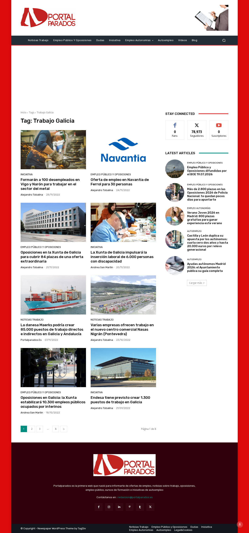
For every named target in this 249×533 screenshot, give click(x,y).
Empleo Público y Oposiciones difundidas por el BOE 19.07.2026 (207, 171)
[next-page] (63, 429)
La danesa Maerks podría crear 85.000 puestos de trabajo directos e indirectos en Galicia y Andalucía (52, 329)
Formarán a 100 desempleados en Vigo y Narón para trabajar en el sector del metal (50, 184)
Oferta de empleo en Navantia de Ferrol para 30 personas (120, 181)
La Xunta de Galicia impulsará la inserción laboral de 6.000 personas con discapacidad (122, 256)
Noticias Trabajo (32, 319)
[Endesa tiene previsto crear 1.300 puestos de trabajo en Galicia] (123, 367)
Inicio (23, 112)
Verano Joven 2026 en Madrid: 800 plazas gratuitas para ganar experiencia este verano (204, 218)
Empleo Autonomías (198, 208)
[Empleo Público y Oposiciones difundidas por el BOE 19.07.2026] (174, 168)
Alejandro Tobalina (32, 194)
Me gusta (175, 123)
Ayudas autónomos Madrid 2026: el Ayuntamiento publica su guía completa (206, 267)
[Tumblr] (140, 507)
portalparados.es (31, 339)
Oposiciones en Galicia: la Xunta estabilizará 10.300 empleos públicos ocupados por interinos (53, 402)
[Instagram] (109, 507)
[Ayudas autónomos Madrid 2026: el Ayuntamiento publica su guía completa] (174, 265)
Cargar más (195, 283)
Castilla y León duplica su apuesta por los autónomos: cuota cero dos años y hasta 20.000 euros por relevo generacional (207, 242)
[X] (150, 507)
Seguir (197, 123)
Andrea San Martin (102, 267)
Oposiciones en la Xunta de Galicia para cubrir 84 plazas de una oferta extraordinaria (52, 256)
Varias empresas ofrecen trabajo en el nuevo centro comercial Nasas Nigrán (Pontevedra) (122, 329)
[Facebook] (98, 507)
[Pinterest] (129, 507)
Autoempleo (194, 231)
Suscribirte (219, 123)
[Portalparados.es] (48, 18)
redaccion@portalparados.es (135, 497)
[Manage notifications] (240, 524)
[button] (223, 40)
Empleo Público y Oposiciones (111, 174)
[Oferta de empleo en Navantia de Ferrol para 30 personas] (123, 149)
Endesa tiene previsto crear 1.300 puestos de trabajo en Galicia (120, 399)
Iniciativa (27, 174)
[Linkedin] (119, 507)
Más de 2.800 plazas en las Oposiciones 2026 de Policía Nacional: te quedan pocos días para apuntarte (207, 194)
